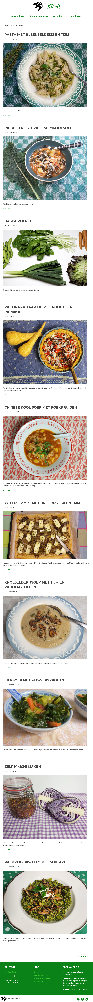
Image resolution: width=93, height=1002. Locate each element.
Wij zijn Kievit (17, 16)
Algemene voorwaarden (42, 978)
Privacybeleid (39, 982)
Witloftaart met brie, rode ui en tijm (42, 503)
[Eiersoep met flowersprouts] (45, 717)
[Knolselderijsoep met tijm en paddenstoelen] (45, 627)
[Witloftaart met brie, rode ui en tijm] (45, 535)
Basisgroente (18, 221)
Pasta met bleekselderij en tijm (37, 35)
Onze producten (39, 16)
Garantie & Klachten (41, 975)
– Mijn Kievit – (75, 16)
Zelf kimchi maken (23, 767)
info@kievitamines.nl (12, 972)
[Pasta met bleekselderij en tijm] (45, 75)
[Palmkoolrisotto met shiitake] (45, 902)
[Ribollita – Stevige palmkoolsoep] (45, 168)
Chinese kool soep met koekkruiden (41, 407)
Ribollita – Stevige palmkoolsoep (38, 128)
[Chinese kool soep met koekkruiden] (45, 447)
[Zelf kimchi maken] (45, 807)
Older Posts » (83, 956)
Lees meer (6, 115)
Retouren (37, 972)
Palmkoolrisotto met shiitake (35, 862)
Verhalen (57, 16)
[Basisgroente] (45, 258)
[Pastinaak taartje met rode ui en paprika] (45, 352)
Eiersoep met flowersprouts (34, 680)
